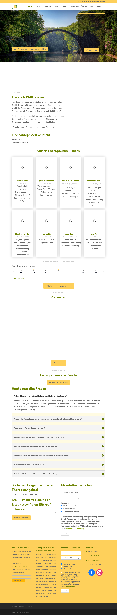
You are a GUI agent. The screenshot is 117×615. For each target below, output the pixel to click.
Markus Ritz (46, 234)
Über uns (84, 6)
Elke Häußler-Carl (22, 234)
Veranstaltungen (74, 6)
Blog (91, 6)
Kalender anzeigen (19, 278)
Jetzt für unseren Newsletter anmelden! (30, 49)
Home (30, 6)
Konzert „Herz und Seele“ (26, 324)
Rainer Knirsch (23, 180)
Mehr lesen (58, 363)
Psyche (36, 6)
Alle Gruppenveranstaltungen (58, 286)
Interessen (65, 503)
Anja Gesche (70, 234)
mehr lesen (17, 312)
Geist (56, 6)
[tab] (21, 271)
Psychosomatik (46, 6)
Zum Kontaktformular (93, 560)
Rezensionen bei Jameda (58, 382)
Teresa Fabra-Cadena (70, 180)
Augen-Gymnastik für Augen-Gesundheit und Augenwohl (39, 304)
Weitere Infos (91, 50)
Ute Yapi (94, 234)
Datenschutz (22, 606)
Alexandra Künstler (94, 180)
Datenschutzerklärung (75, 528)
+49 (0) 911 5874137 (92, 38)
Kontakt (99, 6)
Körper (64, 6)
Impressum (14, 606)
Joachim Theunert (46, 180)
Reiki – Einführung (22, 342)
